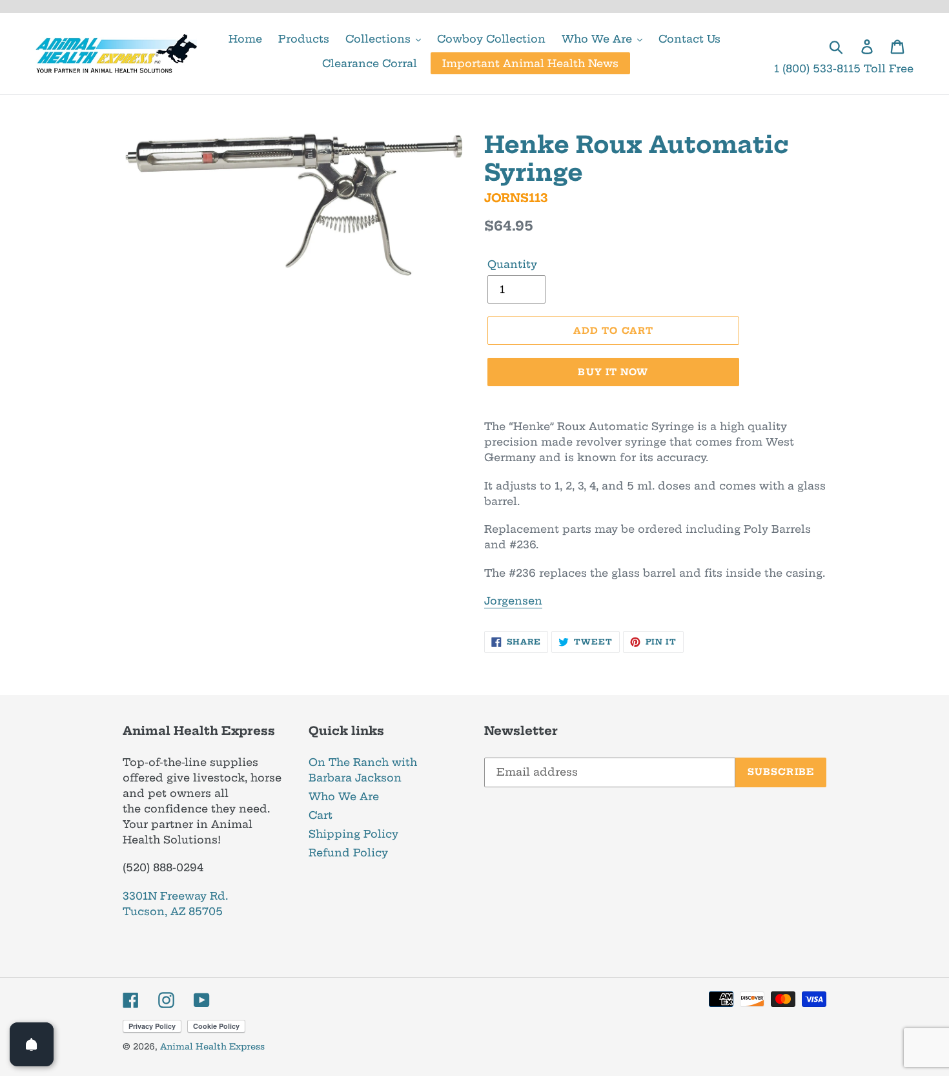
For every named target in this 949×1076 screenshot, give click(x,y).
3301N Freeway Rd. (175, 895)
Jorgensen (513, 600)
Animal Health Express (212, 1046)
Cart (320, 815)
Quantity (512, 264)
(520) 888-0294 (163, 867)
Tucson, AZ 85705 (173, 911)
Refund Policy (348, 852)
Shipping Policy (353, 833)
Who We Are (344, 796)
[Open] (32, 1044)
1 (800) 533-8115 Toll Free (843, 68)
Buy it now (613, 372)
